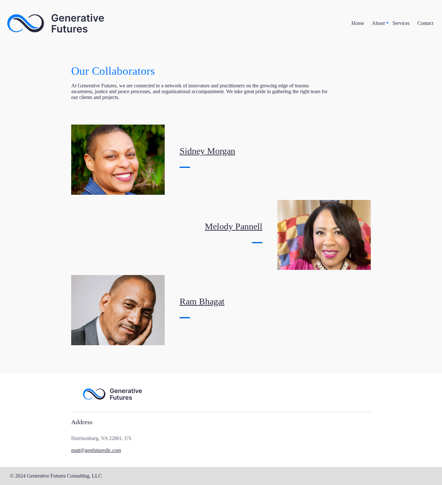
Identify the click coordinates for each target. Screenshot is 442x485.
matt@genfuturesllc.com (96, 450)
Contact (425, 23)
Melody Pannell (233, 226)
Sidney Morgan (207, 151)
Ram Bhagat (202, 301)
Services (401, 23)
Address (82, 421)
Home (357, 23)
